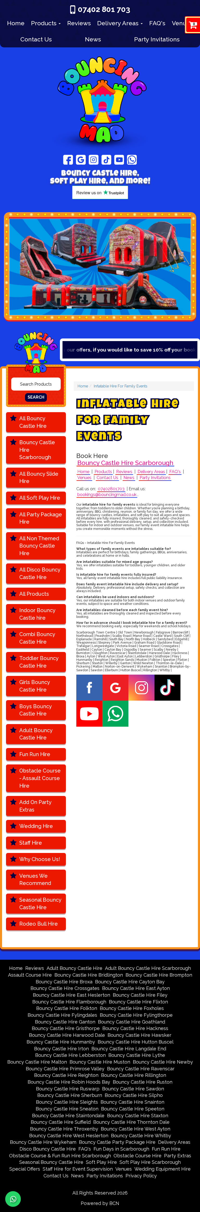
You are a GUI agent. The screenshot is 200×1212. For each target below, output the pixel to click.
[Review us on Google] (81, 159)
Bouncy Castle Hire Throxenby (64, 1129)
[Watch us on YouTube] (119, 159)
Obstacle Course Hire (137, 1155)
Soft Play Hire (101, 1162)
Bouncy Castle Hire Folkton (66, 1008)
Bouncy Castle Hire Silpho (134, 1095)
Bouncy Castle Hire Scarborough (37, 449)
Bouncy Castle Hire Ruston (142, 1082)
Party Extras (177, 1155)
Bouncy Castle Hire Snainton (132, 1102)
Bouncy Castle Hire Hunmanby (61, 1042)
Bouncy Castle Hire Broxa (64, 981)
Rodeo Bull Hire (38, 924)
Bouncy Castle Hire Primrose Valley (65, 1068)
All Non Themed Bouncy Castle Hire (39, 545)
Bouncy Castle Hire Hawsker (139, 1035)
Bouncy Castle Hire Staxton (137, 1115)
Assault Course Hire (30, 975)
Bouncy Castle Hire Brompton (159, 975)
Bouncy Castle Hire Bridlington (88, 975)
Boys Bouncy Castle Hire (35, 710)
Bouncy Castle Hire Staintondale (68, 1115)
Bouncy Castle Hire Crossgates (64, 988)
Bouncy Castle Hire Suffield (61, 1122)
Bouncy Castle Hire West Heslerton (68, 1135)
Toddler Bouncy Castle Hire (39, 662)
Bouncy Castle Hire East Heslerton (71, 995)
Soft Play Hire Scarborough (150, 1162)
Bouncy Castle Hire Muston (100, 1062)
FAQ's (157, 23)
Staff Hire (30, 843)
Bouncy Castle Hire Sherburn (69, 1095)
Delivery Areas (118, 23)
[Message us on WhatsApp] (132, 159)
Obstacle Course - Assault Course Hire (40, 778)
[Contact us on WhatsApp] (13, 1199)
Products (44, 23)
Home (15, 23)
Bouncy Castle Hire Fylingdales (62, 1015)
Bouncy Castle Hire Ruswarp (67, 1088)
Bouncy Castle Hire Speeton (132, 1108)
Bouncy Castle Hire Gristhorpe (66, 1028)
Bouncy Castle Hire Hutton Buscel (135, 1042)
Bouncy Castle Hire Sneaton (67, 1108)
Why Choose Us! (39, 859)
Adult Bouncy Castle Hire (36, 734)
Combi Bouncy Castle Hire (37, 638)
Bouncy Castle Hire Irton (61, 1048)
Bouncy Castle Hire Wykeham (43, 1142)
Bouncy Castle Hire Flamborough (69, 1001)
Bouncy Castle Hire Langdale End (128, 1048)
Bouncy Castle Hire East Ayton (136, 988)
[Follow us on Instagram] (94, 159)
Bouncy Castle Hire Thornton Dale (131, 1122)
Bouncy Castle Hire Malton (37, 1062)
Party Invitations (157, 39)
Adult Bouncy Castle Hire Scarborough (148, 968)
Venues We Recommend (35, 880)
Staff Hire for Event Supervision (78, 1169)
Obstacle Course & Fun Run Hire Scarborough (60, 1155)
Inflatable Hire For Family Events (120, 386)
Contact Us (36, 39)
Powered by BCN (100, 1203)
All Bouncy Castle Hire (33, 422)
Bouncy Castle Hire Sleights (67, 1102)
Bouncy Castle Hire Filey (140, 995)
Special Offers (24, 1169)
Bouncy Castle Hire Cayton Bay (130, 981)
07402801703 (111, 488)
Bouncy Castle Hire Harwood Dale (67, 1035)
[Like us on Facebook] (68, 159)
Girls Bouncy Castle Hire (34, 686)
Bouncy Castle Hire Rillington (133, 1075)
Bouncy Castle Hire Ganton (65, 1022)
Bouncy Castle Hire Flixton (138, 1001)
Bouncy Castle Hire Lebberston (70, 1055)
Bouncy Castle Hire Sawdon (133, 1088)
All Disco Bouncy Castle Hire (39, 573)
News (93, 39)
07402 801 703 (104, 9)
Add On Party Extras (35, 806)
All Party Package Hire (40, 518)
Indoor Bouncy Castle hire (37, 614)
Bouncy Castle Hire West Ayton (135, 1129)
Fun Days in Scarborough (121, 1149)
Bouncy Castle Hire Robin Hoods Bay (69, 1082)
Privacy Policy (141, 1175)
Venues (182, 23)
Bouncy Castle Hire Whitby (141, 1135)
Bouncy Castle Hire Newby (163, 1062)
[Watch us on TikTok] (106, 159)
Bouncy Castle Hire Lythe (136, 1055)
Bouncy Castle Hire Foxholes (132, 1008)
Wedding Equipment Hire (162, 1169)
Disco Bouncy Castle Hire (48, 1149)
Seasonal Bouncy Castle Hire (40, 903)
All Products (34, 594)
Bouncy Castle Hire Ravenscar (140, 1068)
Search (36, 397)
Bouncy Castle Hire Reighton (66, 1075)
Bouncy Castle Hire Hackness (135, 1028)
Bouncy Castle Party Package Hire (117, 1142)
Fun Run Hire (34, 754)
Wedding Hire (36, 826)
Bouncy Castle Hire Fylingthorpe (136, 1015)
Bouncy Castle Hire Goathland (131, 1022)
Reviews (79, 23)
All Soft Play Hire (39, 498)
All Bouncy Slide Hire (38, 478)
